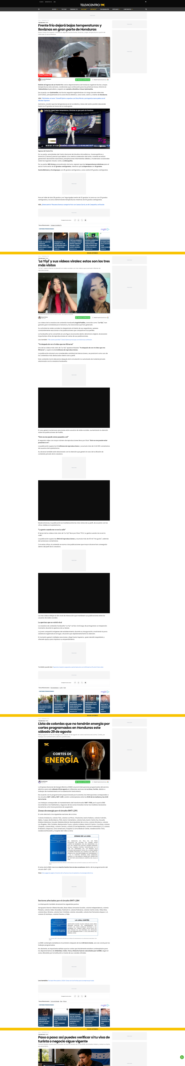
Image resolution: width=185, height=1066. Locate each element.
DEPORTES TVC (48, 1)
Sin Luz (65, 1001)
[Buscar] (146, 9)
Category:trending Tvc (56, 225)
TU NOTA (41, 1)
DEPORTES (93, 9)
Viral (64, 687)
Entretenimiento (55, 687)
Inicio (39, 20)
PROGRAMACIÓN (104, 9)
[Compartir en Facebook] (75, 220)
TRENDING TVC (74, 9)
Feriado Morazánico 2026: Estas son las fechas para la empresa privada (71, 980)
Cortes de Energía (55, 1001)
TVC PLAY (63, 9)
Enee (61, 1001)
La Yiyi (61, 687)
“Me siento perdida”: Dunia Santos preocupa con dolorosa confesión (70, 339)
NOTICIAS (83, 9)
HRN (55, 1)
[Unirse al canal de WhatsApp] (182, 1057)
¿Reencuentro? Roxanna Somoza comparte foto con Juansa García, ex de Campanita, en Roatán (72, 204)
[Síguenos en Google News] (85, 220)
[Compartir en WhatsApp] (78, 220)
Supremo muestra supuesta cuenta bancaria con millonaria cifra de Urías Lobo (78, 667)
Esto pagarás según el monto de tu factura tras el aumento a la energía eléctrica (67, 873)
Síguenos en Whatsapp (84, 79)
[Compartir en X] (82, 220)
